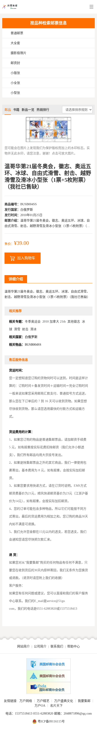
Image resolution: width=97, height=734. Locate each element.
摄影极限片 (18, 53)
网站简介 (23, 646)
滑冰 (33, 329)
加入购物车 (26, 258)
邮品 (8, 109)
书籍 (16, 109)
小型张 (15, 92)
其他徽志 (73, 321)
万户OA (40, 705)
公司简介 (40, 646)
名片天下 (56, 705)
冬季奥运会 (33, 321)
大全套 (15, 43)
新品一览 (28, 109)
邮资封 (15, 63)
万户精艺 (43, 701)
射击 (25, 329)
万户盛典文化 (63, 701)
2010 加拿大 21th (54, 321)
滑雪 (17, 329)
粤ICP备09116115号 (51, 721)
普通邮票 (17, 33)
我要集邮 (84, 701)
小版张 (15, 73)
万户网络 (25, 701)
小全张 (15, 83)
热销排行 (43, 109)
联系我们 (57, 646)
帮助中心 (73, 646)
